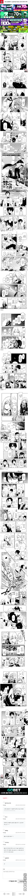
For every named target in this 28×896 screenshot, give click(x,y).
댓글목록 (5, 798)
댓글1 (25, 882)
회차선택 (25, 875)
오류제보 (25, 879)
